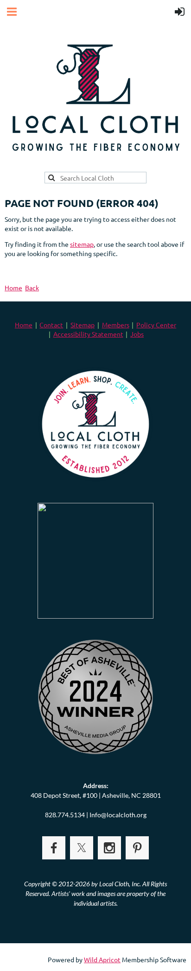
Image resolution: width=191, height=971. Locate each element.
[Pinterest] (137, 847)
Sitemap (82, 324)
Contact (51, 324)
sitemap (82, 244)
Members (115, 324)
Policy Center (156, 324)
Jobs (137, 334)
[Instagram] (109, 847)
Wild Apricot (102, 959)
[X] (81, 847)
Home (13, 287)
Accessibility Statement (88, 334)
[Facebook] (53, 847)
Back (32, 287)
